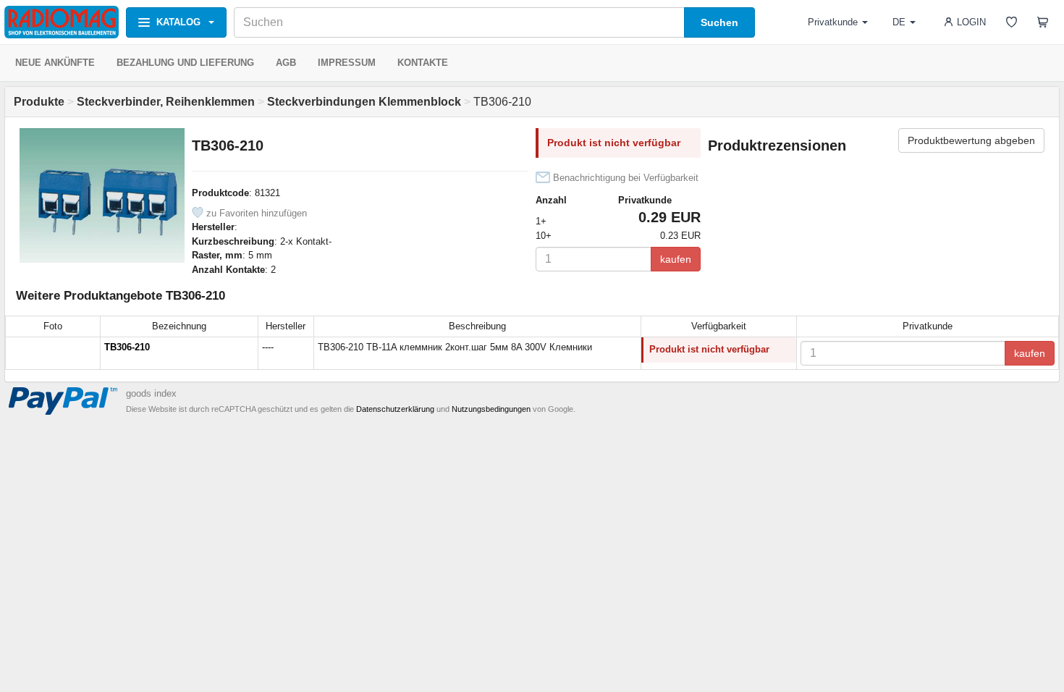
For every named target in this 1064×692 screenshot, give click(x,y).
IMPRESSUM (347, 62)
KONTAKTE (422, 62)
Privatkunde (833, 22)
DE (898, 22)
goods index (151, 393)
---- (268, 347)
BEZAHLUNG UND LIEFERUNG (185, 62)
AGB (286, 62)
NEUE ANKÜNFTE (55, 62)
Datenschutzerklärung (395, 409)
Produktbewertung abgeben (971, 140)
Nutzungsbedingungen (491, 409)
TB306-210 (127, 347)
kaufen (675, 259)
